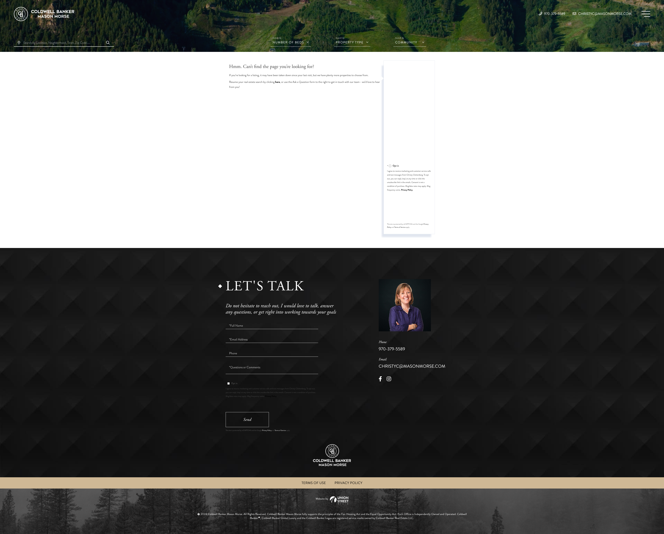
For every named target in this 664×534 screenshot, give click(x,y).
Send (409, 213)
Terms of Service (399, 227)
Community (406, 42)
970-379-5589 (554, 13)
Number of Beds (288, 42)
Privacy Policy (407, 189)
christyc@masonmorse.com (604, 13)
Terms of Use (314, 482)
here (277, 82)
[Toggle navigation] (646, 14)
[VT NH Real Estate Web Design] (332, 500)
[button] (107, 43)
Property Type (349, 42)
